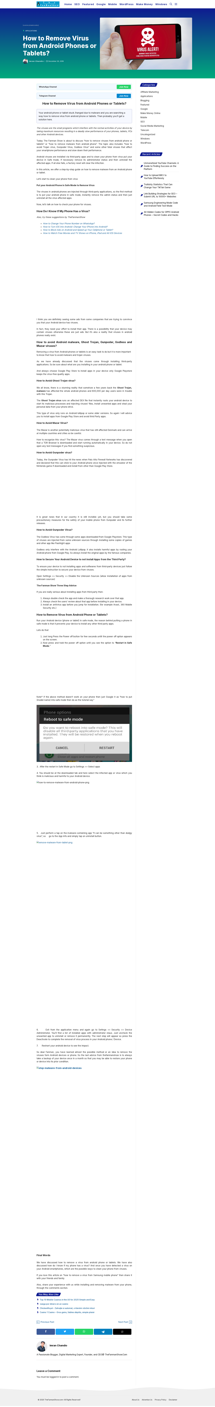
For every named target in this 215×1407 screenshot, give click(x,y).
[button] (170, 4)
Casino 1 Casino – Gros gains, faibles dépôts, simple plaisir (67, 1312)
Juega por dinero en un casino (54, 1304)
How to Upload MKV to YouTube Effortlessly (155, 176)
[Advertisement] (84, 276)
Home (68, 4)
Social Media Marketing (152, 126)
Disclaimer (173, 1400)
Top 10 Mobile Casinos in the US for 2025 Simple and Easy (67, 1299)
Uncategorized (147, 134)
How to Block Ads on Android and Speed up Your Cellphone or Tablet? (78, 230)
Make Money (144, 4)
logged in (54, 1377)
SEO (77, 4)
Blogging (144, 100)
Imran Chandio (36, 61)
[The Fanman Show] (48, 4)
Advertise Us (147, 1400)
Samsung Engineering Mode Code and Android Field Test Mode (161, 204)
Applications (31, 31)
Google (101, 4)
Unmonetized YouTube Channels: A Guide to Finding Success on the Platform (161, 166)
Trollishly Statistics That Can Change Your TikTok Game (158, 186)
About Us (135, 1400)
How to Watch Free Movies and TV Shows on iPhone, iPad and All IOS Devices (83, 233)
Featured (88, 4)
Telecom (144, 130)
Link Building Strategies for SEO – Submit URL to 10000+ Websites (160, 195)
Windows (161, 4)
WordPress (126, 4)
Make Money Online (150, 113)
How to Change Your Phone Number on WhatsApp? (69, 223)
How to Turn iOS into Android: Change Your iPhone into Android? (75, 227)
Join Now (123, 87)
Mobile (112, 4)
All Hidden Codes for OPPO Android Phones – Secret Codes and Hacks (161, 213)
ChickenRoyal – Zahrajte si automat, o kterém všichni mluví (67, 1308)
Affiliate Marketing (149, 92)
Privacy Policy (160, 1400)
